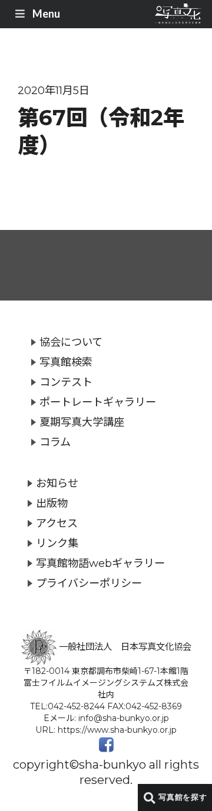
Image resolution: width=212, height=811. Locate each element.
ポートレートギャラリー (97, 402)
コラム (55, 442)
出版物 (52, 503)
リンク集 (57, 543)
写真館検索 (65, 362)
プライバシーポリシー (89, 583)
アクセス (57, 523)
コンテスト (65, 382)
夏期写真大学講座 (81, 422)
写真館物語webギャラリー (100, 563)
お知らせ (57, 483)
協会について (70, 342)
